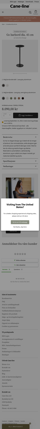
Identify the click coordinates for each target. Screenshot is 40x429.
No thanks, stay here (20, 227)
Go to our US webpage (20, 222)
